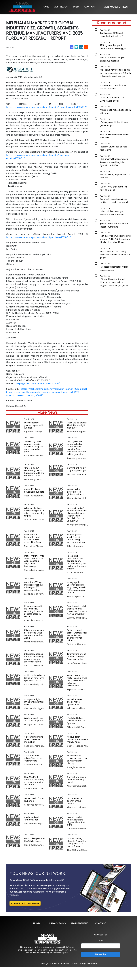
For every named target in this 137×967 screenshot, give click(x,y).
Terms (36, 923)
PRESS (76, 6)
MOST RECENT (61, 6)
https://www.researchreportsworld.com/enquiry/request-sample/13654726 (46, 107)
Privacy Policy (57, 923)
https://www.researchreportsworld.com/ (38, 383)
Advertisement (79, 923)
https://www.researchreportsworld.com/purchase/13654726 (38, 237)
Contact (100, 923)
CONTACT (89, 6)
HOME (46, 6)
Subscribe (100, 954)
